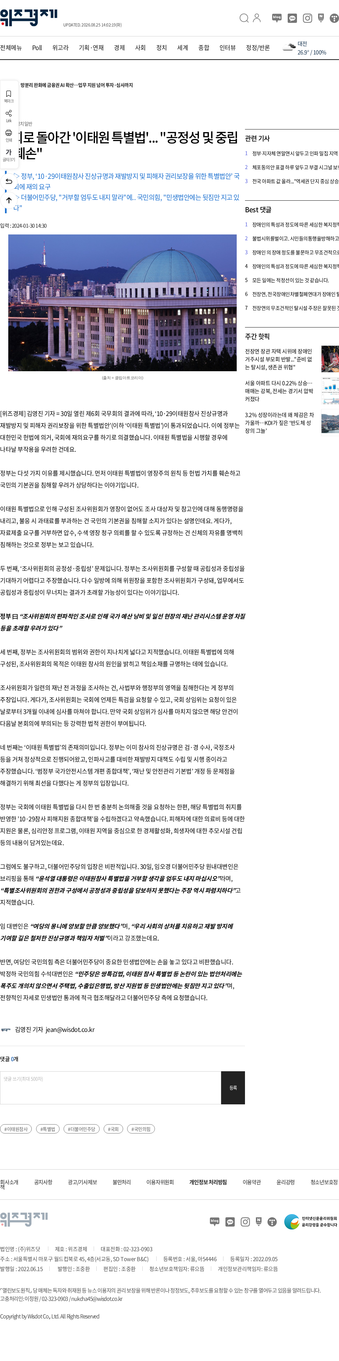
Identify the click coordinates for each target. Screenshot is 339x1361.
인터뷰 (227, 47)
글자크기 (9, 159)
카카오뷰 (292, 18)
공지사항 (43, 1182)
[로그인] (259, 18)
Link (9, 120)
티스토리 (334, 18)
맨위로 (9, 200)
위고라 (60, 47)
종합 (203, 47)
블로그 (277, 18)
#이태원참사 (15, 1129)
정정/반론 (258, 47)
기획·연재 (91, 47)
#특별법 (47, 1129)
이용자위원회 (160, 1182)
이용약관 (252, 1182)
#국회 (113, 1129)
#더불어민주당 (81, 1129)
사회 (140, 47)
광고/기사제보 (82, 1182)
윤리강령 (285, 1182)
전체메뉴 (11, 47)
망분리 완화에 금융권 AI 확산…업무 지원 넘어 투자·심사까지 (67, 85)
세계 (182, 47)
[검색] (246, 18)
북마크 (8, 100)
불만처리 (122, 1182)
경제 (119, 47)
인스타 (307, 18)
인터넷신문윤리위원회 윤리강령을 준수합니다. (311, 1221)
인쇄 (9, 139)
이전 (9, 181)
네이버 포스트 (321, 18)
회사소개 (9, 1182)
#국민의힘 (141, 1129)
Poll (37, 47)
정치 (161, 47)
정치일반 (24, 123)
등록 (233, 1087)
